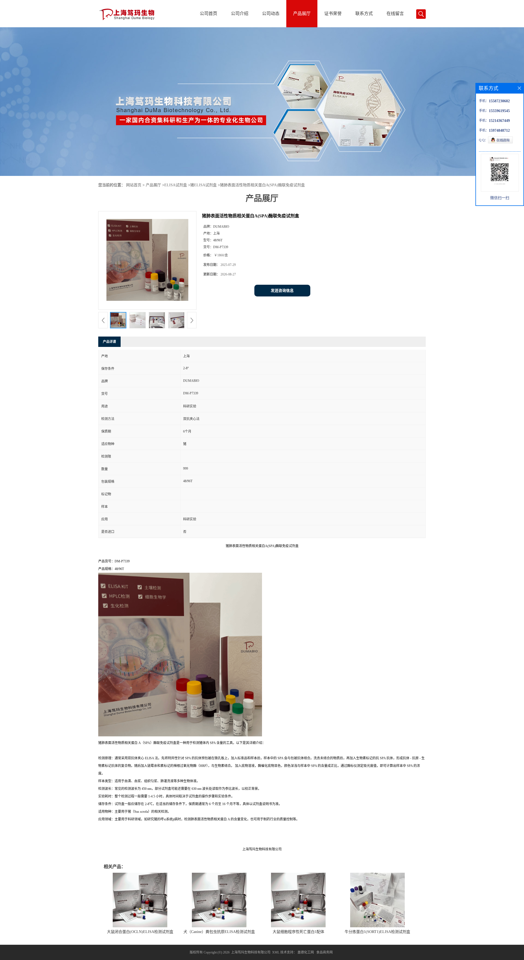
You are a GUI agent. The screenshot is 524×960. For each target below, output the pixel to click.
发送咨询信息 (282, 291)
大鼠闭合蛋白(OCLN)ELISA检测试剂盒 (140, 932)
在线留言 (395, 13)
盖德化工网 (305, 952)
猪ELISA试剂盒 (203, 185)
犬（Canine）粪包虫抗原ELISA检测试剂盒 (219, 932)
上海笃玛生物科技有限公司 (250, 952)
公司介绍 (239, 13)
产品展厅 (302, 13)
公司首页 (208, 13)
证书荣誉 (333, 13)
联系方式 (364, 13)
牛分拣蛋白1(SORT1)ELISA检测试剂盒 (377, 932)
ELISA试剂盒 (175, 185)
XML (275, 952)
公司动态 (270, 13)
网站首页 (133, 185)
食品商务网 (324, 952)
